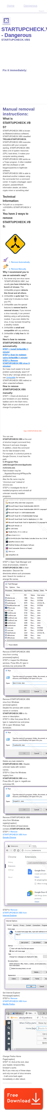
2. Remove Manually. (17, 268)
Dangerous (30, 5)
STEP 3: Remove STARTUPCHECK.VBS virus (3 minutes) (16, 363)
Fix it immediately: (15, 70)
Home (10, 5)
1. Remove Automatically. (19, 262)
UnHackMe (10, 377)
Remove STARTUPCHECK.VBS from (15, 834)
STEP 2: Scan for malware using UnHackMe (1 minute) (15, 356)
